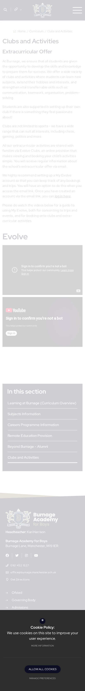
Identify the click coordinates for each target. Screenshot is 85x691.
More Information (42, 645)
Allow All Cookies (43, 669)
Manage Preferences (42, 678)
